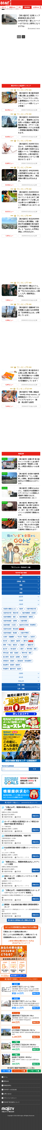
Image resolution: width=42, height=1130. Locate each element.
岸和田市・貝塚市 (8, 661)
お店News (36, 7)
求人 (20, 7)
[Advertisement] (21, 62)
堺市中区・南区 (27, 653)
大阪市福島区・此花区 (29, 613)
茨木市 (5, 641)
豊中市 (28, 641)
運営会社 (6, 1081)
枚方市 (5, 649)
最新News (12, 7)
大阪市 (21, 609)
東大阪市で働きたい (12, 802)
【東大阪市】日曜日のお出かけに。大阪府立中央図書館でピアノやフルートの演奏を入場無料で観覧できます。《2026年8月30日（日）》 (28, 493)
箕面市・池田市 (15, 641)
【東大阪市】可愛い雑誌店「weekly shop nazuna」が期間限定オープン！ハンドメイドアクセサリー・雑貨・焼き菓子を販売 (29, 397)
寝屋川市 (30, 645)
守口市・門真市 (22, 637)
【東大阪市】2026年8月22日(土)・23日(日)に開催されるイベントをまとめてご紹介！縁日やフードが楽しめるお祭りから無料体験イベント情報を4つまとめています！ (29, 199)
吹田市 (33, 637)
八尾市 (21, 649)
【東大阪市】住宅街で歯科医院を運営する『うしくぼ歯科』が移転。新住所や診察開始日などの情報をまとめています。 (28, 478)
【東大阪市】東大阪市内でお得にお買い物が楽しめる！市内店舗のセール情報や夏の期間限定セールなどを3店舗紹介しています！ (28, 375)
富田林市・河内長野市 (25, 661)
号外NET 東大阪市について (11, 1102)
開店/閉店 (27, 7)
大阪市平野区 (24, 633)
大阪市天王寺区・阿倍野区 (27, 625)
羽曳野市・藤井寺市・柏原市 (12, 669)
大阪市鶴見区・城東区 (26, 617)
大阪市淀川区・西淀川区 (11, 613)
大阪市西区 (23, 621)
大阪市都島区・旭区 (9, 617)
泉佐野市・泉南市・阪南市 (11, 665)
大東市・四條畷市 (8, 637)
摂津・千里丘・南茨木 (10, 645)
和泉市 (25, 657)
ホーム (6, 1077)
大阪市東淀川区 (31, 609)
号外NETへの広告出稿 (10, 1089)
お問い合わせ (7, 1094)
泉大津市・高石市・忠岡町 (11, 657)
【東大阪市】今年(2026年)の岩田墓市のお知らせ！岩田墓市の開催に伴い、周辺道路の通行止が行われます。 (28, 176)
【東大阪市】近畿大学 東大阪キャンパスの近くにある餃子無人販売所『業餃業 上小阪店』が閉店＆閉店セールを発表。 (29, 464)
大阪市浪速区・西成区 (10, 633)
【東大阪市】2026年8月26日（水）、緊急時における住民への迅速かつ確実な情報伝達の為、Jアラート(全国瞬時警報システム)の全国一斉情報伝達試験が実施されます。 (28, 125)
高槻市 (22, 645)
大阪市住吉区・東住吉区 (13, 629)
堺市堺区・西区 (32, 649)
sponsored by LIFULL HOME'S (28, 979)
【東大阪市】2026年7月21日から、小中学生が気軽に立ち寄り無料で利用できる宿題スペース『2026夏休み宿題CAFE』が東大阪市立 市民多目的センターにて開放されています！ (28, 151)
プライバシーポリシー (10, 1098)
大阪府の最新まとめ (9, 609)
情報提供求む (7, 1085)
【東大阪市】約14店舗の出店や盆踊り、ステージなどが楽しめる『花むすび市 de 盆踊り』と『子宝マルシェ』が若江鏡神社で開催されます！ (28, 524)
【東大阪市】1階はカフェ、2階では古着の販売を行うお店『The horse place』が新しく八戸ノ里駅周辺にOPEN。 (29, 291)
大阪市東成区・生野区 (10, 621)
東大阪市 (13, 649)
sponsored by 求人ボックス (29, 802)
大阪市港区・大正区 (9, 625)
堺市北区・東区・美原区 (11, 653)
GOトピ (4, 7)
